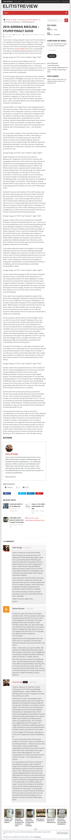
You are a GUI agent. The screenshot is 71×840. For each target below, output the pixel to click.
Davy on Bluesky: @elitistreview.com (57, 67)
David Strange (17, 682)
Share (7, 493)
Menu (6, 13)
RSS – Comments (55, 34)
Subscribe (52, 56)
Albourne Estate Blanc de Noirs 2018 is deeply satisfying (35, 1)
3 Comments (8, 37)
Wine (15, 20)
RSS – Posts (53, 29)
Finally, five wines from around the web (38, 506)
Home (8, 20)
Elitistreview (20, 6)
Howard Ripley (20, 49)
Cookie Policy (37, 837)
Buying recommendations (28, 20)
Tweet (22, 493)
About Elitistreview (52, 63)
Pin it (40, 493)
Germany (42, 34)
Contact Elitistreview (53, 65)
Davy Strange (8, 34)
